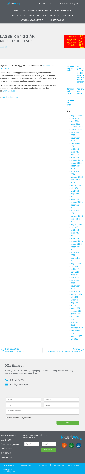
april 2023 (75, 236)
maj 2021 (75, 303)
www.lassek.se (9, 91)
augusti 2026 (76, 115)
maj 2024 (75, 194)
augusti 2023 (76, 224)
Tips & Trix (17, 15)
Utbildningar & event (32, 20)
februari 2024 (77, 202)
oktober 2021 (76, 291)
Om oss (67, 15)
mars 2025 (75, 157)
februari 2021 (76, 311)
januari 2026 (76, 129)
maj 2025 (75, 152)
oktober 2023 (77, 216)
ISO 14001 (4, 68)
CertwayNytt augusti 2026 (72, 68)
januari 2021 (76, 314)
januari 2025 (76, 163)
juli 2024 (74, 188)
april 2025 (75, 155)
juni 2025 (75, 149)
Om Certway (6, 453)
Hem (16, 11)
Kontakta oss (57, 20)
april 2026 (75, 121)
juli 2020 (74, 339)
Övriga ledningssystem (10, 444)
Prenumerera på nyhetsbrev (19, 418)
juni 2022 (75, 269)
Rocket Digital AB (9, 472)
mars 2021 (75, 308)
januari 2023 (76, 244)
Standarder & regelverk (36, 11)
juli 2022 (74, 266)
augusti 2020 (76, 336)
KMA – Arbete (62, 11)
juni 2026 (75, 118)
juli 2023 (74, 227)
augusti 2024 (76, 185)
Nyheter (54, 15)
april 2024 (75, 196)
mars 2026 (75, 124)
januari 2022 (76, 277)
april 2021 (75, 305)
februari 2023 (77, 241)
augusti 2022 (76, 263)
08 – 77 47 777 (42, 465)
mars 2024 (75, 199)
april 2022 (75, 272)
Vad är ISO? (6, 440)
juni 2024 (75, 191)
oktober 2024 (77, 177)
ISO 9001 (47, 66)
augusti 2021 (76, 294)
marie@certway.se (59, 465)
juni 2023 (75, 230)
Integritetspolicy (73, 465)
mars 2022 (75, 275)
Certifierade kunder (10, 97)
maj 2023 (75, 233)
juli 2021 (74, 297)
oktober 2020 (77, 328)
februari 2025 (77, 160)
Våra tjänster (36, 15)
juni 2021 (74, 300)
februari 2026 (77, 127)
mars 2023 (75, 238)
